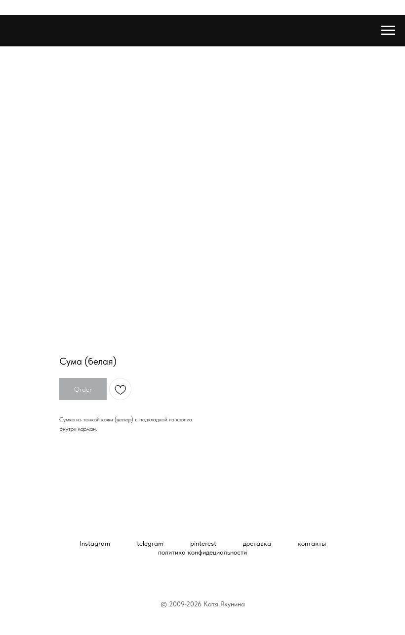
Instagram (95, 543)
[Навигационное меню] (388, 31)
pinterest (203, 543)
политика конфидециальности (202, 552)
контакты (312, 543)
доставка (257, 543)
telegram (150, 543)
